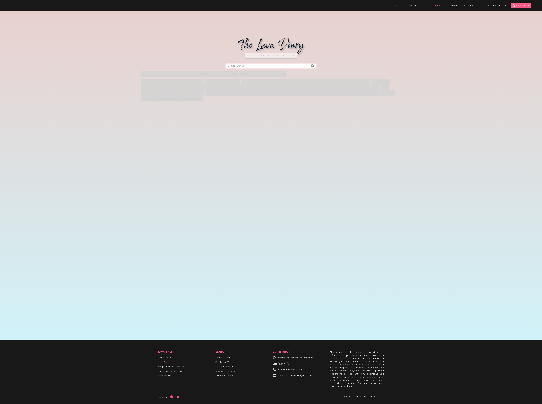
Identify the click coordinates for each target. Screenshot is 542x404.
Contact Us (164, 375)
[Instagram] (177, 397)
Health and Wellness (181, 169)
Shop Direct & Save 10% (460, 5)
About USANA (222, 357)
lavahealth (206, 184)
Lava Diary (433, 5)
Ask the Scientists (225, 366)
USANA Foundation (225, 371)
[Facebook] (171, 397)
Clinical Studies (224, 375)
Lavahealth (166, 352)
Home (398, 5)
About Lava (414, 5)
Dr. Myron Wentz (224, 362)
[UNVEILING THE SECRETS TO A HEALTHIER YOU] (271, 58)
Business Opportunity (493, 5)
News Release (250, 169)
